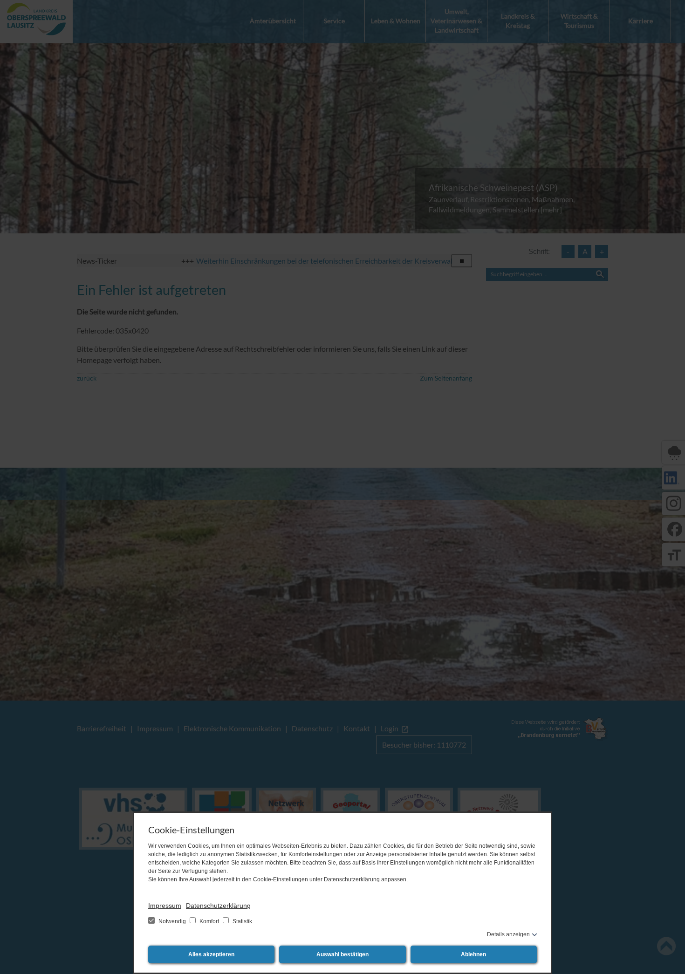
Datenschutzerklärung (218, 905)
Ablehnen (473, 954)
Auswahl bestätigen (342, 954)
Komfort (209, 921)
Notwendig (172, 921)
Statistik (241, 921)
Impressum (164, 905)
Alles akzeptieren (211, 954)
